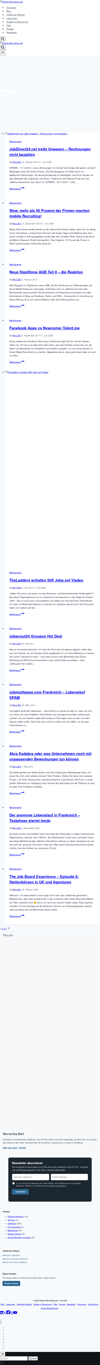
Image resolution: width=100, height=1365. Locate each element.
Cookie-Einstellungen (49, 1308)
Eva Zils (17, 162)
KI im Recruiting (14, 1227)
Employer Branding (15, 1216)
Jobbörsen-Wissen (16, 14)
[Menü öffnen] (3, 52)
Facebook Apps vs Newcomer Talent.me (44, 328)
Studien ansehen (11, 1283)
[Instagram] (11, 1313)
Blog (9, 11)
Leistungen (12, 18)
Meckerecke (15, 141)
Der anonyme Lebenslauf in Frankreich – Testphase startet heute (44, 817)
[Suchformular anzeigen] (2, 38)
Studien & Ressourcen (17, 21)
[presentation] (52, 133)
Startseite (11, 7)
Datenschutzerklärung (58, 1185)
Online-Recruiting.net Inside (19, 1237)
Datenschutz (93, 1304)
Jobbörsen (12, 1223)
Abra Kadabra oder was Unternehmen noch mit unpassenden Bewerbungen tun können (50, 756)
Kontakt (10, 28)
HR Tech (11, 1220)
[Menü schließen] (0, 1322)
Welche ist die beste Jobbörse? (15, 1258)
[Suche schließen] (2, 1354)
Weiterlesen (16, 188)
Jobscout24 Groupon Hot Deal (35, 636)
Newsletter (12, 32)
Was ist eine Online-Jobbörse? (15, 1262)
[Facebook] (8, 1313)
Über (9, 25)
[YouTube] (15, 1313)
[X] (4, 1313)
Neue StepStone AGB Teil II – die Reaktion (46, 272)
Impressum (81, 1304)
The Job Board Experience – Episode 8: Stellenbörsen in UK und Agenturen (44, 879)
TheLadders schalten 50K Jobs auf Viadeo (46, 580)
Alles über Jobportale (11, 1255)
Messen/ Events (14, 1234)
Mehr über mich (10, 1147)
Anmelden (20, 1192)
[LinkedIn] (1, 1313)
